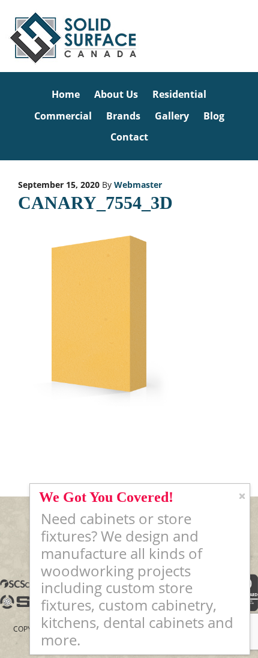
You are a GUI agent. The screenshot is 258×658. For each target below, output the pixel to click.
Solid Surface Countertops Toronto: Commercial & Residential (2, 36)
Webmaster (138, 184)
